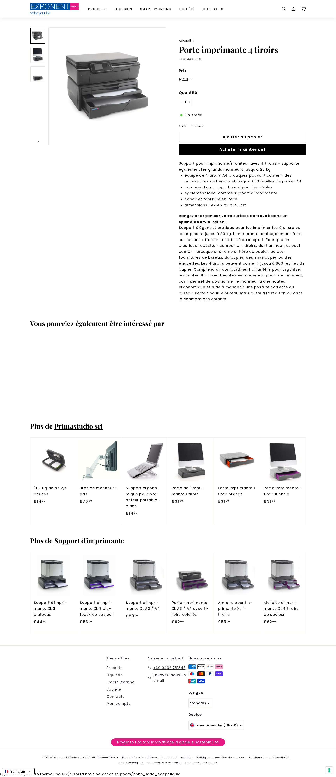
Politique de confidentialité (269, 757)
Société (187, 9)
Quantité (188, 92)
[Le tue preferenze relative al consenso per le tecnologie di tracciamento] (329, 770)
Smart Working (156, 9)
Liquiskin (123, 9)
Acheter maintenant (242, 149)
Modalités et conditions (140, 757)
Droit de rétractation (177, 757)
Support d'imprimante (89, 540)
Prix (182, 70)
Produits (97, 9)
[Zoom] (107, 86)
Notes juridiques (131, 762)
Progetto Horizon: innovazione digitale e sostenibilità (168, 742)
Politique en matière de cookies (221, 757)
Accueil (185, 40)
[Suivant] (38, 141)
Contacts (213, 9)
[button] (18, 771)
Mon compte (119, 703)
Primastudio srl (78, 426)
